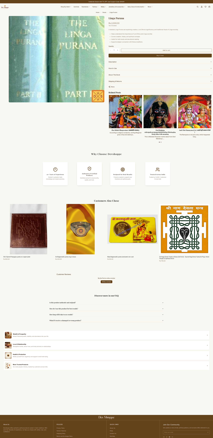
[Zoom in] (103, 19)
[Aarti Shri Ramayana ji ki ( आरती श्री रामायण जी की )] (160, 111)
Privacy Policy (61, 428)
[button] (159, 142)
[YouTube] (172, 437)
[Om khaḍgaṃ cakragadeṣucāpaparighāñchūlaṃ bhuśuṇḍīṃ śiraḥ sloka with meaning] (125, 111)
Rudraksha (85, 7)
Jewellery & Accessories (116, 7)
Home (97, 12)
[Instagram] (164, 437)
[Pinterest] (169, 437)
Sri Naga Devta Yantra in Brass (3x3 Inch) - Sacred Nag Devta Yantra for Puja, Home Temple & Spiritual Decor (184, 257)
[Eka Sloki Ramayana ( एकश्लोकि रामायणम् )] (194, 111)
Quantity (111, 46)
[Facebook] (166, 437)
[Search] (197, 7)
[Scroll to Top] (210, 429)
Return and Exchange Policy (64, 436)
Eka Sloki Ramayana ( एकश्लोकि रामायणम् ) (195, 130)
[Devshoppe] (5, 6)
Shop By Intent (65, 7)
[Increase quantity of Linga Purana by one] (117, 50)
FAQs (111, 431)
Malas (103, 7)
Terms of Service (61, 431)
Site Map (112, 436)
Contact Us (113, 433)
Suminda (76, 7)
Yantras (94, 7)
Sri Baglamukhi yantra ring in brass (65, 257)
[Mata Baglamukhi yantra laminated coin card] (132, 229)
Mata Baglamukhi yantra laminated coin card (120, 257)
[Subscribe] (208, 432)
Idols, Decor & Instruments (136, 7)
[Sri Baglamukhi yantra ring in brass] (80, 229)
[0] (209, 7)
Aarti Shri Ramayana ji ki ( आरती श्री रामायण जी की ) (160, 131)
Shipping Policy (61, 433)
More (149, 7)
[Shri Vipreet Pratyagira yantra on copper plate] (28, 229)
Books (104, 12)
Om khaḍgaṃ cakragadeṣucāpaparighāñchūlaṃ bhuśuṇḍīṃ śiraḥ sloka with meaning (125, 132)
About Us (112, 428)
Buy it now (160, 55)
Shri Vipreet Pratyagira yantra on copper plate (16, 257)
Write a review (106, 282)
